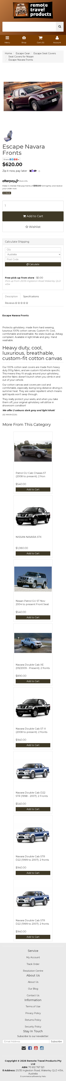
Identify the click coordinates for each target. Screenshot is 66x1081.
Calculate (34, 264)
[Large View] (8, 136)
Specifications (31, 296)
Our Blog (33, 988)
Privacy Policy (33, 1013)
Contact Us (33, 995)
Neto (44, 1076)
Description (11, 296)
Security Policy (33, 1026)
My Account (33, 957)
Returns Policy (33, 1019)
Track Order (33, 964)
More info (23, 181)
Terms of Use (33, 1006)
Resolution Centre (33, 970)
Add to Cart (34, 216)
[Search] (60, 27)
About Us (33, 982)
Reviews (10, 303)
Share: (6, 159)
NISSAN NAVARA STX (28, 536)
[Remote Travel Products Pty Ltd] (33, 9)
